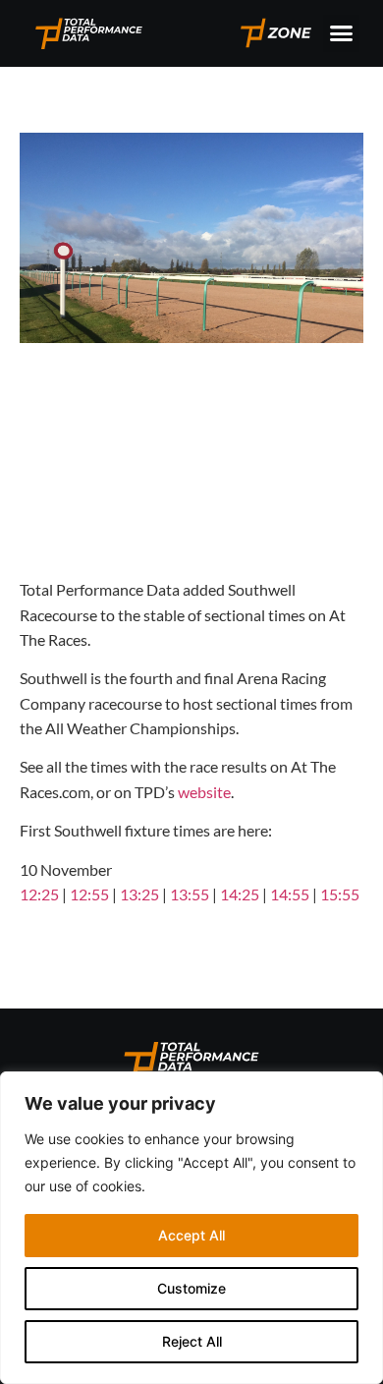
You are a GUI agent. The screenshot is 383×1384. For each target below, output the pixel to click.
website (204, 791)
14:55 (289, 894)
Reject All (192, 1341)
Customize (191, 1288)
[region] (191, 1227)
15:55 (339, 894)
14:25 (239, 894)
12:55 (89, 894)
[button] (341, 33)
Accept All (191, 1235)
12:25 (39, 894)
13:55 (189, 894)
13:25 (139, 894)
